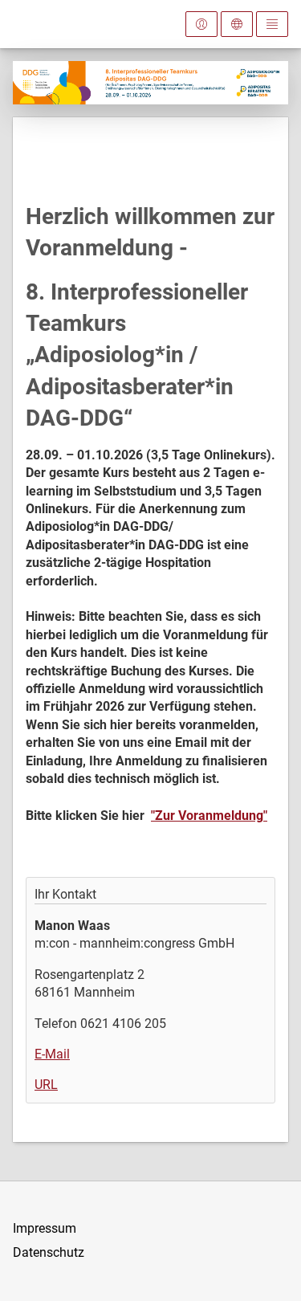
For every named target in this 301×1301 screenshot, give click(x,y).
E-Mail (52, 1054)
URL (46, 1084)
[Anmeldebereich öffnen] (201, 24)
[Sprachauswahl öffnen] (237, 24)
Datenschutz (48, 1252)
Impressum (44, 1228)
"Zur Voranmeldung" (209, 815)
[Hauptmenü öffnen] (272, 24)
